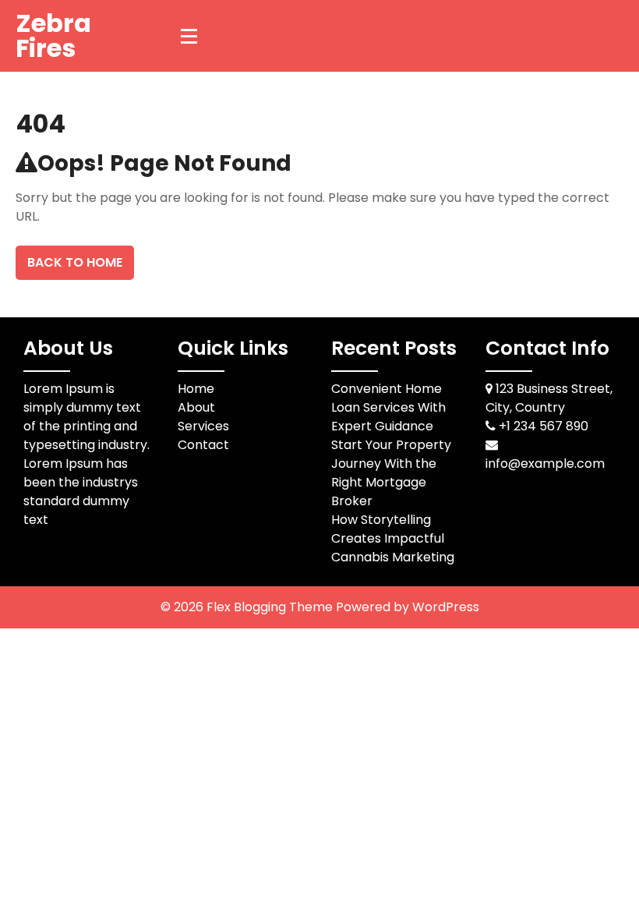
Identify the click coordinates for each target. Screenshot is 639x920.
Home (196, 389)
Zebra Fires (53, 35)
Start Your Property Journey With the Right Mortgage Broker (391, 473)
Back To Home (74, 262)
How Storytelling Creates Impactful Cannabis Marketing (392, 538)
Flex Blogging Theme (271, 607)
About (196, 407)
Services (203, 426)
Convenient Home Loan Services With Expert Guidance (388, 407)
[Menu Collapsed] (189, 35)
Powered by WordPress (407, 607)
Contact (203, 445)
